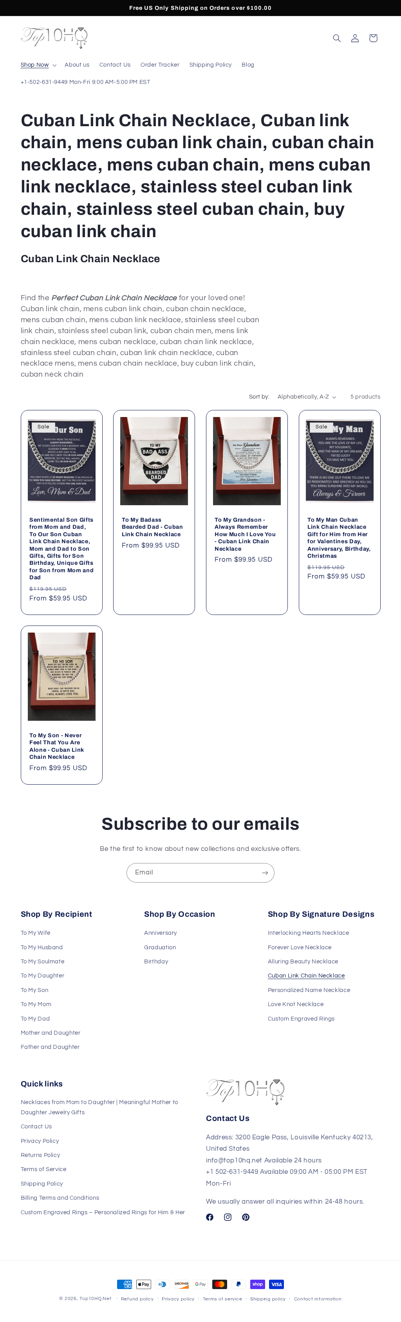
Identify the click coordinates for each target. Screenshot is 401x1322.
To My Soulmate (43, 962)
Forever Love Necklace (300, 947)
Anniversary (160, 933)
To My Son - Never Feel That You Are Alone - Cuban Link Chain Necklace (56, 746)
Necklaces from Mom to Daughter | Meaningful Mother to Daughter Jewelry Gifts (99, 1107)
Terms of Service (44, 1169)
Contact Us (36, 1127)
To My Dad (35, 1019)
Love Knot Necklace (295, 1004)
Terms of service (222, 1299)
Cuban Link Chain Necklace (306, 976)
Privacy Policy (40, 1141)
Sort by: (259, 397)
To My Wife (36, 933)
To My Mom (36, 1004)
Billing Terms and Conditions (60, 1198)
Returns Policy (40, 1155)
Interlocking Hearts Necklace (308, 933)
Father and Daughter (50, 1047)
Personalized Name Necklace (309, 990)
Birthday (156, 962)
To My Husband (42, 947)
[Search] (337, 38)
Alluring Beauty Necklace (303, 962)
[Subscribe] (265, 872)
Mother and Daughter (51, 1033)
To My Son (35, 990)
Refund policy (137, 1299)
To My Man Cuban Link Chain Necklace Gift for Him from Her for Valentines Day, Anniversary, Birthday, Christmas (339, 538)
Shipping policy (268, 1299)
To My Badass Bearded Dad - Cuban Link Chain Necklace (152, 527)
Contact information (318, 1299)
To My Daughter (43, 976)
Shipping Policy (42, 1184)
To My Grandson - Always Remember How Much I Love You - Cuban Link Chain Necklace (245, 534)
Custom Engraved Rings (301, 1019)
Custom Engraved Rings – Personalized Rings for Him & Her (103, 1212)
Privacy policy (178, 1299)
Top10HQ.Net (95, 1299)
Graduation (160, 947)
